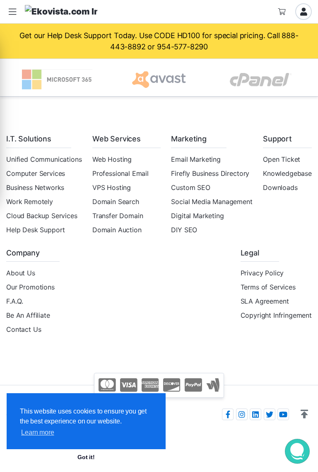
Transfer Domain (117, 216)
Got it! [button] (86, 457)
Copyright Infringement (276, 315)
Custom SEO (190, 187)
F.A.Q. (14, 301)
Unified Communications (44, 159)
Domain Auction (117, 230)
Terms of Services (268, 287)
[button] (304, 414)
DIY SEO (184, 230)
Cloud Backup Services (41, 216)
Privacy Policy (262, 273)
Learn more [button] (37, 432)
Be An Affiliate (28, 315)
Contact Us (23, 329)
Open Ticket (281, 159)
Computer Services (35, 173)
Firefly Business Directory (210, 173)
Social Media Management (211, 201)
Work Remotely (29, 201)
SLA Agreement (265, 301)
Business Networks (35, 187)
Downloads (280, 187)
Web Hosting (112, 159)
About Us (20, 273)
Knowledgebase (287, 173)
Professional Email (120, 173)
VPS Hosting (111, 187)
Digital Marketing (197, 216)
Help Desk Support (35, 230)
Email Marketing (196, 159)
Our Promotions (30, 287)
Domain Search (115, 201)
